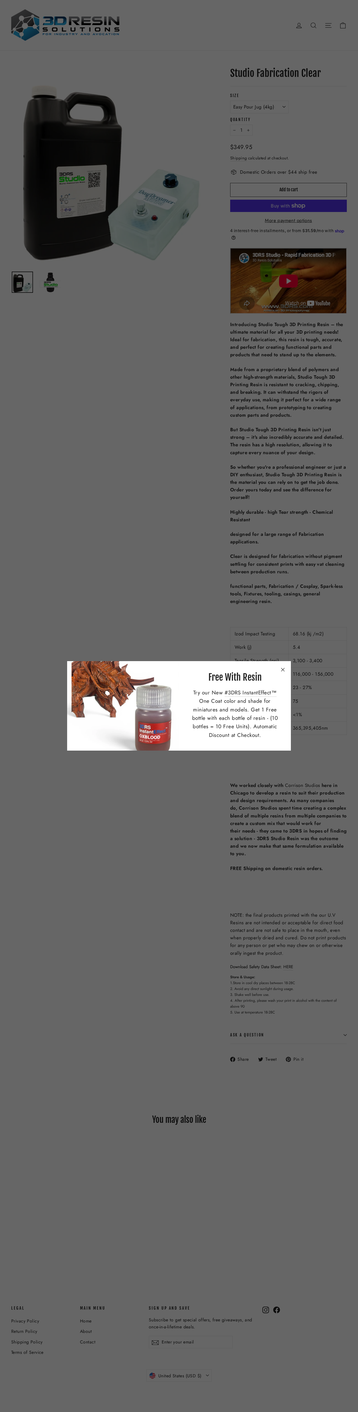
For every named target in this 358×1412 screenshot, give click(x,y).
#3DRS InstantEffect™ (251, 692)
